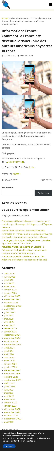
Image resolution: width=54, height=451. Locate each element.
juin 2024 (8, 351)
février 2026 (10, 289)
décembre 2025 (12, 296)
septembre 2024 (12, 344)
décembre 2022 (12, 409)
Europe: (16, 174)
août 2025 (9, 309)
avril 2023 (9, 396)
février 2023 (10, 402)
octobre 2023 (11, 376)
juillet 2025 (9, 312)
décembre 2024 (12, 334)
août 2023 (9, 383)
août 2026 (9, 273)
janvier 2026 (10, 292)
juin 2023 (8, 389)
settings (32, 441)
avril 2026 (9, 283)
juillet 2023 (9, 386)
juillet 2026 (9, 276)
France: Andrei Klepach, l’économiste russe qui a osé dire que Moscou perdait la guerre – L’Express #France (27, 224)
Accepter (9, 446)
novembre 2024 (12, 338)
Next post (46, 180)
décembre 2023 (12, 370)
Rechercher (8, 187)
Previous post (10, 180)
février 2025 (10, 328)
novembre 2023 (12, 373)
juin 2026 (8, 280)
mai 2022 (9, 421)
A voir (32, 167)
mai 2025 (9, 318)
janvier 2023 (10, 405)
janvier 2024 (10, 367)
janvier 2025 (10, 331)
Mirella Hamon (26, 55)
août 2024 (9, 347)
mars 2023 (9, 399)
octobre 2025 (11, 302)
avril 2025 (9, 321)
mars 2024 (9, 360)
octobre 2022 (11, 415)
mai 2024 (9, 354)
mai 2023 (9, 392)
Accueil (5, 18)
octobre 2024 (11, 341)
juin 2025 (8, 315)
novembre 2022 (12, 412)
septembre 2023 (12, 379)
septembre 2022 (12, 418)
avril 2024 (9, 357)
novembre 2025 (12, 299)
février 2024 (10, 363)
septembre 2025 (12, 305)
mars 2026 (9, 286)
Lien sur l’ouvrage (15, 161)
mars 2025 (9, 325)
